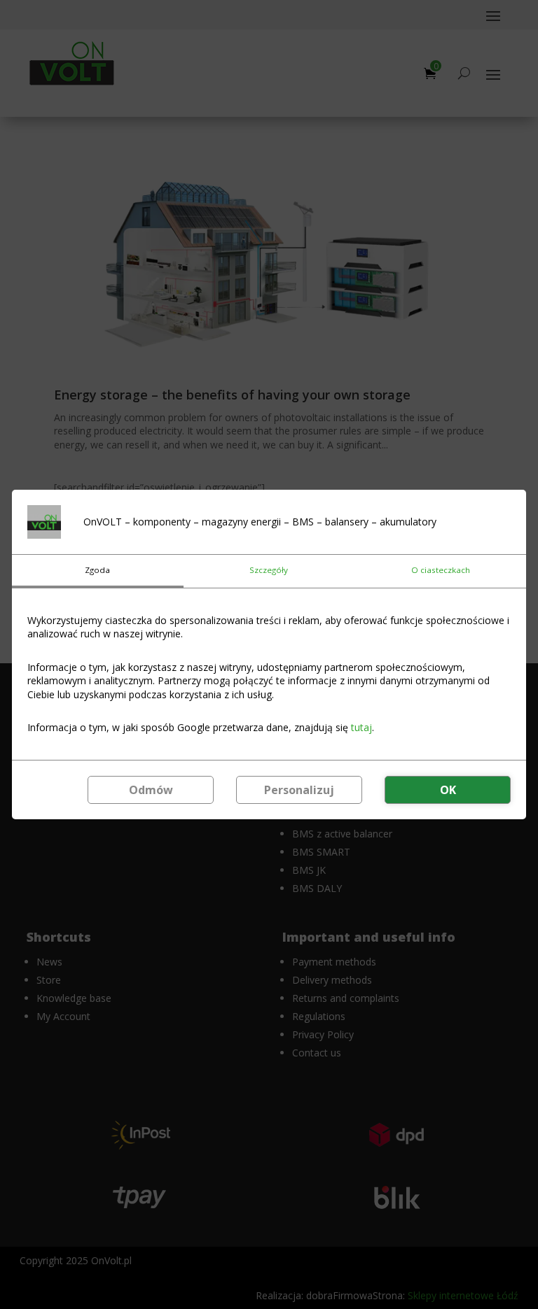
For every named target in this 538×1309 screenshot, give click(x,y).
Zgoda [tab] (97, 570)
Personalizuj (299, 790)
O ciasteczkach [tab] (440, 570)
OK (448, 790)
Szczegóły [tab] (268, 570)
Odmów (151, 790)
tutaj (361, 727)
